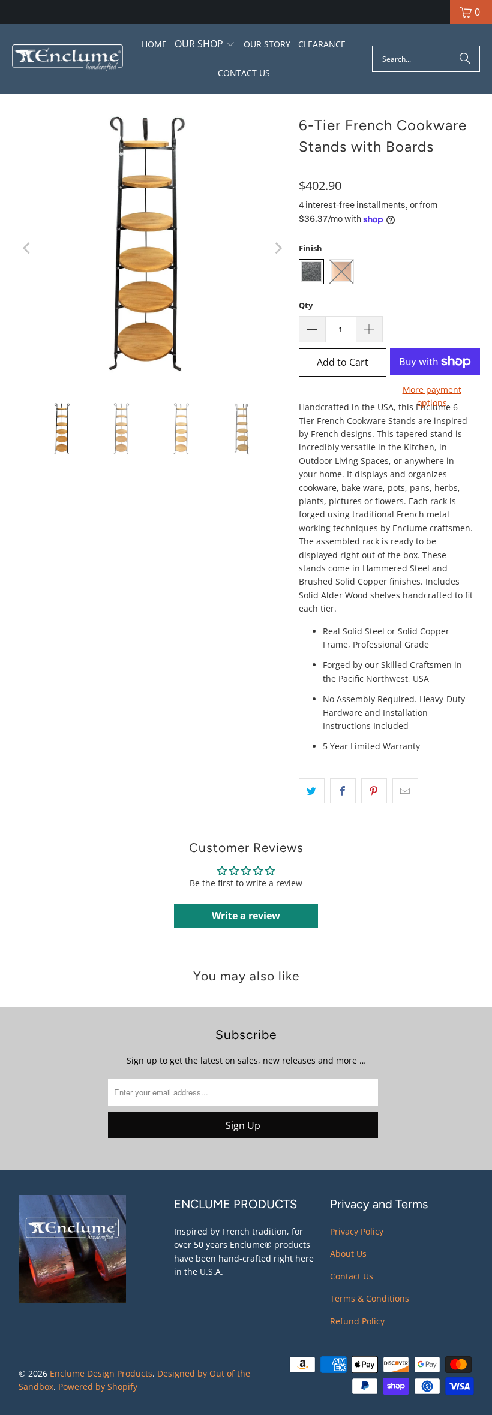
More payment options (432, 396)
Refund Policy (357, 1321)
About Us (348, 1253)
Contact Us (351, 1276)
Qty (306, 305)
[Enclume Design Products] (67, 59)
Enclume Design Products (101, 1373)
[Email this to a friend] (405, 790)
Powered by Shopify (97, 1386)
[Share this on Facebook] (343, 790)
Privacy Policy (356, 1231)
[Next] (277, 248)
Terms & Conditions (369, 1298)
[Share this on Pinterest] (374, 790)
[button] (205, 44)
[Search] (465, 59)
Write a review (246, 915)
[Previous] (27, 248)
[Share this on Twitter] (312, 790)
